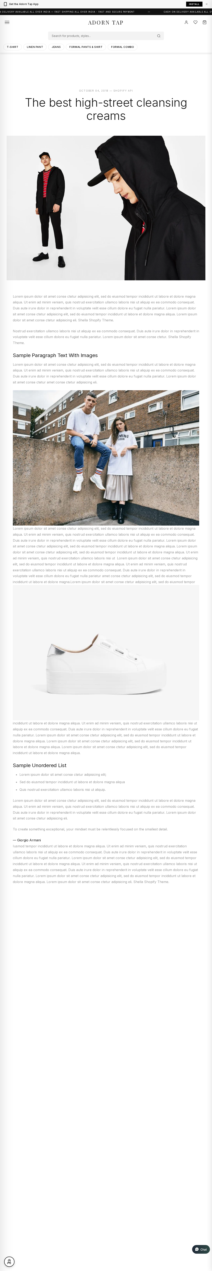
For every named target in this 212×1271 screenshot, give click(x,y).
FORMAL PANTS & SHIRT (85, 46)
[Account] (186, 22)
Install (194, 4)
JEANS (56, 46)
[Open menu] (7, 22)
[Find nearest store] (9, 1262)
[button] (201, 1249)
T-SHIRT (12, 46)
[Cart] (204, 22)
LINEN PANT (35, 46)
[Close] (207, 4)
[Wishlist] (195, 22)
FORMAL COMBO (122, 46)
